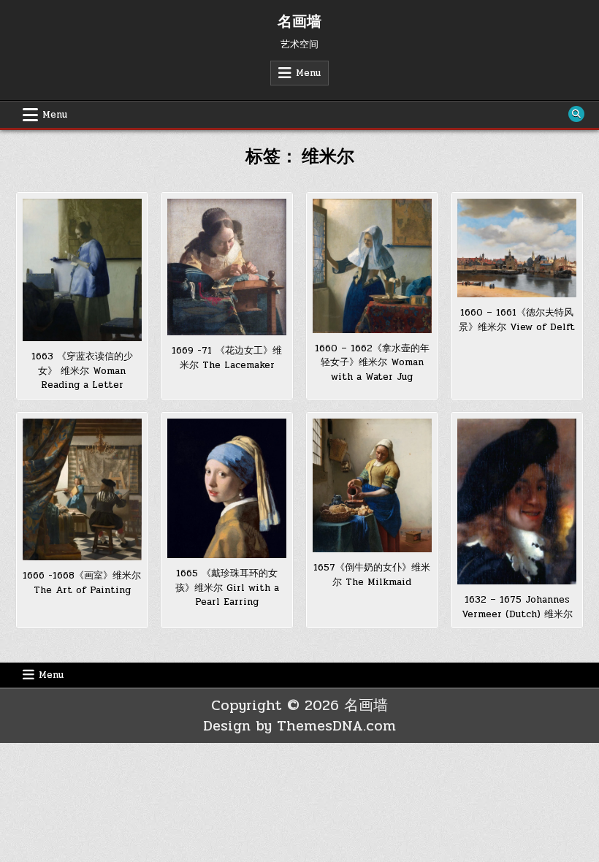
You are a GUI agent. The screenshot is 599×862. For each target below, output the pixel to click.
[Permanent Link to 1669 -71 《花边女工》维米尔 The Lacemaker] (226, 267)
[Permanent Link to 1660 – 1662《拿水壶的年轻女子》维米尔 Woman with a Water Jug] (372, 266)
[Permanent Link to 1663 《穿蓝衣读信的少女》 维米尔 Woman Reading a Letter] (82, 270)
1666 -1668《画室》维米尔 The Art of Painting (82, 583)
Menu (308, 73)
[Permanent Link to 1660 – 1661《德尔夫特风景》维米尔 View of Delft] (516, 248)
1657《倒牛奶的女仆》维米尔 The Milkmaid (371, 575)
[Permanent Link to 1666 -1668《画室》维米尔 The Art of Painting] (82, 489)
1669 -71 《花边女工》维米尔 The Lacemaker (227, 358)
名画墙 (299, 21)
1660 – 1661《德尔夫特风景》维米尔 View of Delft (517, 320)
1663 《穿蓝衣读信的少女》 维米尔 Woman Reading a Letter (82, 370)
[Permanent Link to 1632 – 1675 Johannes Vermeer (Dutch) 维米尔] (516, 501)
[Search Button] (576, 114)
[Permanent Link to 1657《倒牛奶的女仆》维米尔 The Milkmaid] (372, 485)
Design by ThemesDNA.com (299, 725)
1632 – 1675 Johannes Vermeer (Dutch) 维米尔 (517, 607)
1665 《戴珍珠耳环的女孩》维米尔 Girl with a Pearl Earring (227, 587)
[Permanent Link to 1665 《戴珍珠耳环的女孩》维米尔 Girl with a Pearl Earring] (226, 488)
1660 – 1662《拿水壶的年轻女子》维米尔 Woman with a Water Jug (372, 362)
